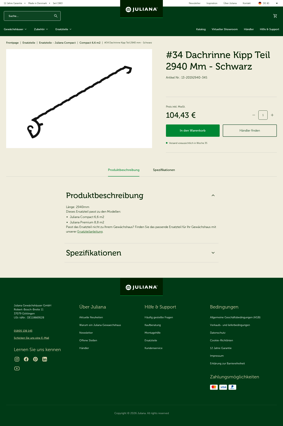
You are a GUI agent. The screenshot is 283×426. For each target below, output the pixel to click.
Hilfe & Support (269, 29)
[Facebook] (26, 359)
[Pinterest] (35, 359)
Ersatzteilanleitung (90, 231)
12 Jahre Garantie (13, 3)
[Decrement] (253, 115)
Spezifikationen (93, 252)
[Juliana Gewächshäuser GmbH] (141, 9)
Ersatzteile (61, 29)
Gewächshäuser (13, 29)
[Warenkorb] (275, 16)
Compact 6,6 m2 (90, 42)
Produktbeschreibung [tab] (123, 170)
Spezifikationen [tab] (164, 170)
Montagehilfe (153, 332)
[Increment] (272, 115)
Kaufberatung (153, 325)
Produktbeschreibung (104, 195)
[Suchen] (55, 16)
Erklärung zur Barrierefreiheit (227, 363)
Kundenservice (153, 348)
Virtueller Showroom (225, 29)
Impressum (217, 355)
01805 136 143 (23, 330)
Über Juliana (230, 3)
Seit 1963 (58, 3)
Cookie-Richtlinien (221, 340)
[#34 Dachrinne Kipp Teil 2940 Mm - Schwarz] (79, 98)
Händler (249, 29)
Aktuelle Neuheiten (91, 317)
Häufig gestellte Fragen (159, 317)
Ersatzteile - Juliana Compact (57, 42)
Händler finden (249, 130)
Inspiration (212, 3)
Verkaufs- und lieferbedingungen (230, 325)
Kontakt (247, 3)
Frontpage (12, 42)
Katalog (201, 29)
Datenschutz (217, 332)
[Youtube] (17, 368)
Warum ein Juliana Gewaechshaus (100, 325)
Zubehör (39, 29)
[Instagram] (17, 359)
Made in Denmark (37, 3)
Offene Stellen (88, 340)
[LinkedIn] (45, 359)
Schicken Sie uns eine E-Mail (31, 338)
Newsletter (194, 3)
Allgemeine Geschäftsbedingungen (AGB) (235, 317)
